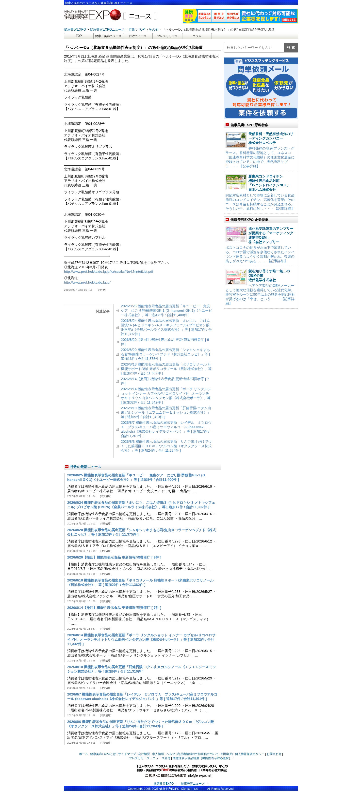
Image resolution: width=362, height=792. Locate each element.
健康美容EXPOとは (103, 754)
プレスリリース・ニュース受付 (149, 758)
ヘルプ (170, 754)
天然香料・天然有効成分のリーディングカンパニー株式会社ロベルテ (270, 138)
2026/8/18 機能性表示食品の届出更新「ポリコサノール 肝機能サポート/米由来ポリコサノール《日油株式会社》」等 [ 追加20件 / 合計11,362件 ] (166, 368)
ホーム (83, 754)
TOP (79, 36)
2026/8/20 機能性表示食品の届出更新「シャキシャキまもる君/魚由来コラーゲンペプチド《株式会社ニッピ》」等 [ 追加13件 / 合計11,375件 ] (165, 354)
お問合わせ (274, 754)
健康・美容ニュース (108, 36)
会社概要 (144, 754)
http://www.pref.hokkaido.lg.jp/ (87, 282)
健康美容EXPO (164, 783)
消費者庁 (106, 496)
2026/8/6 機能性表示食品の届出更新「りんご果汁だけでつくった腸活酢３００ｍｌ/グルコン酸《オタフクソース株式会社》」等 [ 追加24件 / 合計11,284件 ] (166, 446)
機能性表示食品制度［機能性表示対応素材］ (202, 758)
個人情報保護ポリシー (249, 754)
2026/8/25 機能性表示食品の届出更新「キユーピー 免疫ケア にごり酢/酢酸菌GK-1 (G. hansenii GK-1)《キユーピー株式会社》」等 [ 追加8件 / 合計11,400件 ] (166, 310)
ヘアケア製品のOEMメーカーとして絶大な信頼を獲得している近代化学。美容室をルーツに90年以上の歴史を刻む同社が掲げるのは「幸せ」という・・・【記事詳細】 (260, 294)
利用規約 (227, 754)
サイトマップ (127, 754)
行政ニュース (138, 36)
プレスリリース (167, 36)
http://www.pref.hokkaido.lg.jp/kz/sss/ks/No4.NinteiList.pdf (108, 271)
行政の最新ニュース (85, 467)
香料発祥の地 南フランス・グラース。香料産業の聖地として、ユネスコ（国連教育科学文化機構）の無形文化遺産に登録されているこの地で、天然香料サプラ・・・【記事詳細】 (260, 157)
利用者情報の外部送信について (198, 754)
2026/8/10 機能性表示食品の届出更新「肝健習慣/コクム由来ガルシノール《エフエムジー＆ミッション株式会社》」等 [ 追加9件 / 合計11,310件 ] (166, 412)
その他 (101, 290)
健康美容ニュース (193, 783)
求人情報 (158, 754)
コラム (197, 36)
